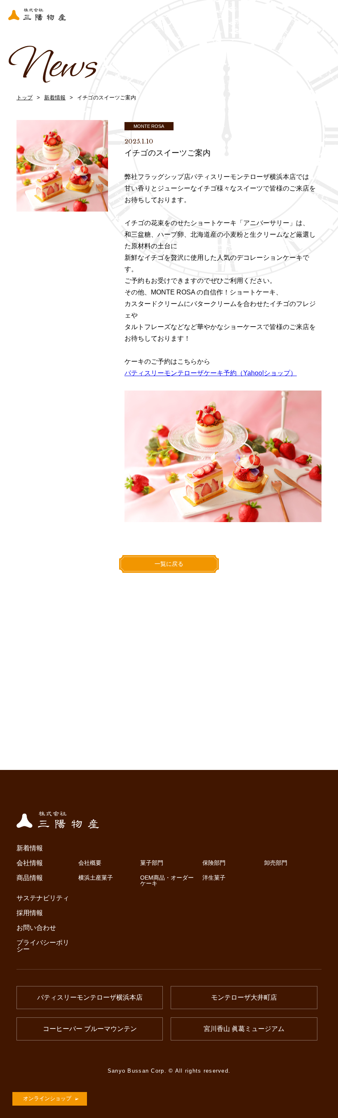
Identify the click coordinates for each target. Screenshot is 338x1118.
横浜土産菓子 (95, 877)
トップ (24, 97)
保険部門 (213, 863)
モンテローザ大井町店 (244, 997)
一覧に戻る (169, 563)
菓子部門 (151, 863)
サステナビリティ (42, 898)
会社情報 (29, 863)
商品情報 (29, 878)
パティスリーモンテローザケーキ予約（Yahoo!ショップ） (210, 373)
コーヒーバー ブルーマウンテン (90, 1028)
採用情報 (29, 913)
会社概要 (89, 863)
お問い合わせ (36, 928)
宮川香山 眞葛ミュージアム (244, 1028)
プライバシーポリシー (42, 946)
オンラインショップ (47, 1098)
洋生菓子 (213, 877)
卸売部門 (275, 863)
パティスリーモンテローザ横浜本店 (90, 997)
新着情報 (55, 97)
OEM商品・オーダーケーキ (167, 881)
